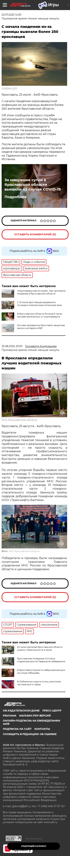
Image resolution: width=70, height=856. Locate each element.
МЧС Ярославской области (19, 419)
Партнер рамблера (33, 838)
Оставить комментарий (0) (35, 234)
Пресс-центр (51, 710)
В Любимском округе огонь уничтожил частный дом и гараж (39, 683)
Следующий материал (33, 846)
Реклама (9, 715)
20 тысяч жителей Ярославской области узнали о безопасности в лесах (39, 648)
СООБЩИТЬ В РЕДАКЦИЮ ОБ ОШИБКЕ (30, 734)
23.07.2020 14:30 (11, 14)
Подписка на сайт (17, 729)
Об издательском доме (21, 710)
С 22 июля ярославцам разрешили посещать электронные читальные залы (39, 303)
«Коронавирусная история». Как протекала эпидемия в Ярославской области (41, 292)
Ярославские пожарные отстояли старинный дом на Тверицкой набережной (41, 660)
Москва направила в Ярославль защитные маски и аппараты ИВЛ (41, 326)
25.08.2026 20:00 (12, 346)
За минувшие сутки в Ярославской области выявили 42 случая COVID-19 (32, 184)
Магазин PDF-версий (35, 715)
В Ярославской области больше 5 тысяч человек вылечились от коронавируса (39, 315)
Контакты (42, 729)
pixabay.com (9, 88)
